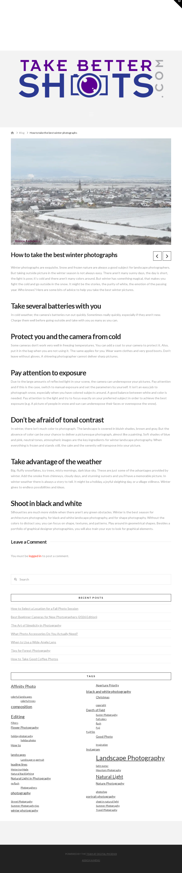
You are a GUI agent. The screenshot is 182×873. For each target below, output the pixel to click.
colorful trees (28, 700)
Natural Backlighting (22, 773)
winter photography (24, 810)
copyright (101, 705)
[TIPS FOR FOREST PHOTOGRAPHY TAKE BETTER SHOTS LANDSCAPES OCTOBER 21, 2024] (1, 25)
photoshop (101, 791)
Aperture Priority (107, 685)
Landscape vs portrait (32, 759)
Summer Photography (108, 805)
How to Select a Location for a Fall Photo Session (44, 608)
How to (16, 745)
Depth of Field (95, 710)
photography (21, 793)
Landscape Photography (130, 758)
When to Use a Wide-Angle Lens (33, 642)
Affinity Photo (23, 686)
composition (21, 706)
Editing (18, 716)
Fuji (98, 727)
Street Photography (21, 801)
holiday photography (22, 736)
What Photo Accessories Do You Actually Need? (44, 634)
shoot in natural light (107, 801)
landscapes (18, 754)
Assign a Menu (91, 860)
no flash (15, 783)
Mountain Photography (108, 770)
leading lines (19, 764)
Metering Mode (19, 769)
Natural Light (109, 776)
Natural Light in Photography (31, 778)
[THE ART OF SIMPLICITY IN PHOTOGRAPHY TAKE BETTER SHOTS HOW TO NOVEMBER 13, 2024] (0, 25)
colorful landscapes (21, 696)
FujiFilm (90, 731)
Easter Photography (106, 714)
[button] (91, 114)
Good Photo (104, 736)
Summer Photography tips (25, 805)
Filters (14, 722)
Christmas (102, 697)
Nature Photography (110, 783)
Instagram (93, 749)
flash (98, 723)
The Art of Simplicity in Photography (36, 625)
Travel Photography (106, 809)
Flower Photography (25, 727)
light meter (102, 765)
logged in (35, 556)
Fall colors (101, 719)
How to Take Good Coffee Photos (34, 659)
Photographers (29, 787)
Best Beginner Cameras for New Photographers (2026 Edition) (54, 617)
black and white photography (108, 691)
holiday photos (28, 740)
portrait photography (100, 796)
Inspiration (102, 744)
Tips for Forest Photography (30, 650)
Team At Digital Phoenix (101, 853)
